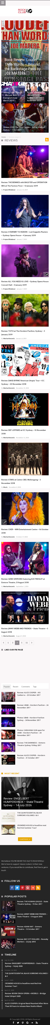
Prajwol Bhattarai (9, 190)
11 (27, 643)
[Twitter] (17, 887)
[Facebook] (12, 887)
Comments (25, 687)
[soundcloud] (33, 887)
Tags (35, 687)
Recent (15, 687)
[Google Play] (27, 887)
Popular (7, 687)
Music (5, 487)
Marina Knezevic (9, 338)
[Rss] (38, 887)
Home (3, 137)
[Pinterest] (22, 887)
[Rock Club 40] (25, 8)
